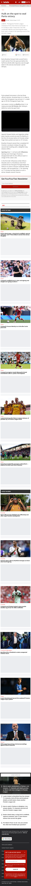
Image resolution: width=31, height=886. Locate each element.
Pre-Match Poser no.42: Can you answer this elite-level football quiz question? (15, 823)
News (3, 20)
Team (3, 9)
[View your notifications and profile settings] (15, 2)
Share (5, 54)
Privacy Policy (20, 874)
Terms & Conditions (14, 875)
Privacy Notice (20, 192)
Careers (3, 860)
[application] (15, 120)
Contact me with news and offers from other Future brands (16, 865)
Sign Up (15, 869)
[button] (2, 2)
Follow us (19, 54)
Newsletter (27, 54)
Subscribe (23, 2)
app (8, 20)
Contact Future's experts (7, 848)
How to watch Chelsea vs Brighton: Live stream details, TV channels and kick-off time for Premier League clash (15, 808)
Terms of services (18, 190)
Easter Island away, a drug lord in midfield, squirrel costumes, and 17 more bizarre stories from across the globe (16, 816)
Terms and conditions (7, 844)
